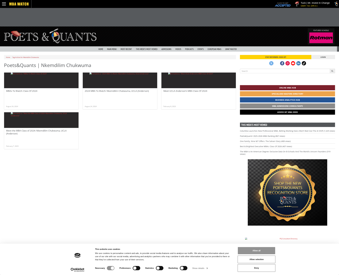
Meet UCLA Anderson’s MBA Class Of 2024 (185, 90)
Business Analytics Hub (287, 100)
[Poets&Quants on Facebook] (282, 63)
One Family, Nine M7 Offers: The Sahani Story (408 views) (265, 141)
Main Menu (112, 49)
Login (323, 57)
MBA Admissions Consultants (287, 106)
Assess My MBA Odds (287, 112)
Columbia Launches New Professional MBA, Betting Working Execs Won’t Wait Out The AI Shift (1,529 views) (287, 131)
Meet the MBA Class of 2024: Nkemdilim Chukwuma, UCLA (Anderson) (36, 132)
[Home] (50, 35)
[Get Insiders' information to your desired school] (287, 192)
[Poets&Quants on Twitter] (271, 63)
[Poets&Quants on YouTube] (293, 63)
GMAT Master (231, 49)
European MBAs (214, 49)
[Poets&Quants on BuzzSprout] (277, 63)
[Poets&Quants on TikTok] (304, 63)
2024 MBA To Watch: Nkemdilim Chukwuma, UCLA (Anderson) (117, 90)
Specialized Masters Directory (287, 94)
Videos (178, 49)
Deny (256, 268)
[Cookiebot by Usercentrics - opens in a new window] (77, 270)
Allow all (256, 250)
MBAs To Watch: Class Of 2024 (21, 90)
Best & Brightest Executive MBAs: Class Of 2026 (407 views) (266, 146)
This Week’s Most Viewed (146, 49)
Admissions (166, 49)
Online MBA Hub (287, 87)
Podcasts (189, 49)
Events (201, 49)
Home (100, 49)
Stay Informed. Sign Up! (275, 57)
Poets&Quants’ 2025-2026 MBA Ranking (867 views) (262, 136)
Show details (198, 268)
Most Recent (126, 49)
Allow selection (256, 259)
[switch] (136, 268)
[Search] (332, 71)
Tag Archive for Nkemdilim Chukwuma (25, 57)
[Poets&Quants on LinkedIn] (298, 63)
